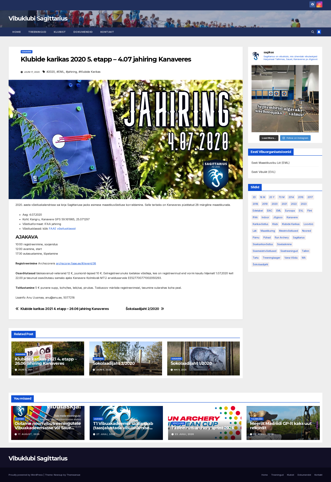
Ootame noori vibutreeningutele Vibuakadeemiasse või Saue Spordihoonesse (48, 428)
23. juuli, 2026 (184, 434)
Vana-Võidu (291, 257)
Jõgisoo (278, 217)
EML (278, 210)
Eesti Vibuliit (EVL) (264, 172)
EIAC (269, 210)
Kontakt (107, 31)
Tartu (256, 257)
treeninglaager (271, 257)
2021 (284, 204)
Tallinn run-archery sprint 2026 (203, 427)
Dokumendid (83, 31)
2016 (300, 197)
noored (306, 230)
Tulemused (257, 419)
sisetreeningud (289, 251)
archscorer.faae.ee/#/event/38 (76, 263)
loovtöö (308, 224)
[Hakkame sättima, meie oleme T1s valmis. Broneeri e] (285, 98)
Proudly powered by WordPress (26, 474)
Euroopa (290, 210)
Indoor (265, 217)
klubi (275, 224)
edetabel (258, 210)
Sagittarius (299, 237)
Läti (255, 230)
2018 (255, 204)
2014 (291, 197)
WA (303, 257)
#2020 (51, 71)
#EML (60, 71)
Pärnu (256, 237)
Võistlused (178, 423)
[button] (312, 32)
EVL (301, 210)
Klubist (60, 31)
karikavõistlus (260, 224)
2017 (310, 197)
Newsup (58, 474)
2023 (304, 204)
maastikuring (268, 230)
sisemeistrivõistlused (264, 251)
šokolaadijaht (260, 264)
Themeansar (73, 474)
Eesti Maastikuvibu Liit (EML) (271, 163)
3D (254, 197)
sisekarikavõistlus (263, 244)
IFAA (255, 217)
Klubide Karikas (291, 224)
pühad (267, 237)
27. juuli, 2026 (105, 434)
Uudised (20, 419)
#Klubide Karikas (90, 71)
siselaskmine (284, 244)
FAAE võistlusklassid (62, 228)
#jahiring (71, 71)
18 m (262, 197)
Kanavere (26, 52)
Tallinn (305, 251)
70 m (281, 197)
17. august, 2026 (29, 434)
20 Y (271, 197)
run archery (282, 237)
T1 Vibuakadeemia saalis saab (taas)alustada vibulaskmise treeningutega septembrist (123, 428)
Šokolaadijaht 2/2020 (142, 309)
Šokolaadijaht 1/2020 (191, 363)
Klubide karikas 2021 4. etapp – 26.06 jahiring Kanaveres (65, 309)
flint (309, 210)
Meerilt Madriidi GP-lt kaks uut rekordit (281, 425)
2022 (294, 204)
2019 (265, 204)
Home (16, 31)
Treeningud (37, 31)
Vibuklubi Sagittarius (38, 18)
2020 (275, 204)
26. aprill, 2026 (263, 434)
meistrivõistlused (288, 230)
